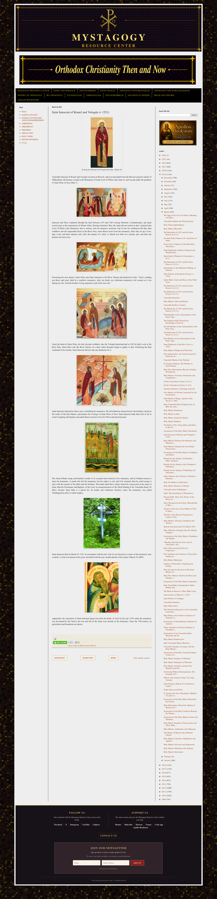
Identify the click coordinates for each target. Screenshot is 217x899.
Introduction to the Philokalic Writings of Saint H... (180, 269)
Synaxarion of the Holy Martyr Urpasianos (180, 581)
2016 (164, 772)
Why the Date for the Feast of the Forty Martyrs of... (179, 570)
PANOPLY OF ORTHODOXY (30, 95)
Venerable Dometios (172, 602)
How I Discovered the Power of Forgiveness (176, 549)
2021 (164, 166)
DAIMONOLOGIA (93, 95)
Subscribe (128, 824)
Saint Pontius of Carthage (174, 598)
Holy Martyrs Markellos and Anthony (178, 748)
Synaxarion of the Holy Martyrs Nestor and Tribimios (181, 718)
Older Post (88, 658)
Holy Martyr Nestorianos (173, 752)
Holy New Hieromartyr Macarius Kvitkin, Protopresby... (180, 370)
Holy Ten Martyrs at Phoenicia (176, 482)
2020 (164, 170)
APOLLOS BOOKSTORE (28, 100)
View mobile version (141, 658)
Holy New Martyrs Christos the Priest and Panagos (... (180, 576)
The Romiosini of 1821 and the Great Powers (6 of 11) (178, 233)
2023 (164, 159)
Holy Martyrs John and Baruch (176, 301)
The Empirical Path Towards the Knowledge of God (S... (176, 321)
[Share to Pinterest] (78, 642)
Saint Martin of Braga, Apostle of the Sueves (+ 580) (178, 399)
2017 (164, 769)
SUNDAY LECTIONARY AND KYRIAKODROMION (33, 119)
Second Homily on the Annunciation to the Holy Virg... (180, 327)
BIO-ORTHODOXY (54, 95)
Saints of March (78, 645)
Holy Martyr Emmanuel (173, 410)
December (168, 177)
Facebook (58, 824)
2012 (164, 788)
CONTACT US (108, 835)
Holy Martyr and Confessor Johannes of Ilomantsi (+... (179, 616)
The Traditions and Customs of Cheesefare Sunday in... (180, 555)
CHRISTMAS (27, 123)
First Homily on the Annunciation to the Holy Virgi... (179, 339)
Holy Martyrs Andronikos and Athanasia (180, 729)
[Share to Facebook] (76, 642)
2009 (164, 799)
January (167, 760)
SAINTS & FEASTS (29, 114)
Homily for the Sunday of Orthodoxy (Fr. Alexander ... (180, 471)
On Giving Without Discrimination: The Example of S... (179, 672)
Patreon (139, 824)
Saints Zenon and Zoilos (173, 689)
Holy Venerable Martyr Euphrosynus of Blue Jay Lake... (179, 405)
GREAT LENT (27, 133)
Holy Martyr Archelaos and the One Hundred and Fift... (178, 667)
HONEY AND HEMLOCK (64, 91)
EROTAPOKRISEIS (87, 91)
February (168, 756)
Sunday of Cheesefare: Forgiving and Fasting (178, 564)
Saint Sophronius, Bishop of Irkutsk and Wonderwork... (179, 251)
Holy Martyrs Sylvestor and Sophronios (179, 744)
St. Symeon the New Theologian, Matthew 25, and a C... (180, 694)
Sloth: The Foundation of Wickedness (178, 493)
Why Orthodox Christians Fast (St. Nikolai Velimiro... (180, 531)
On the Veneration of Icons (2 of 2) (177, 381)
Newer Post (59, 658)
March (167, 212)
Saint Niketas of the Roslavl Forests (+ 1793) (179, 275)
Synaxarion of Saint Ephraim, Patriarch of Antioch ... (180, 622)
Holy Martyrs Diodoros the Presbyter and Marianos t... (180, 441)
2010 (164, 795)
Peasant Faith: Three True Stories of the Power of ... (179, 498)
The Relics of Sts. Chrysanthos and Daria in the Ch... (180, 426)
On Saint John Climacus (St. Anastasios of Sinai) (180, 239)
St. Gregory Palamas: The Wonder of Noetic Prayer (178, 364)
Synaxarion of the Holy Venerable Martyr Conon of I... (180, 653)
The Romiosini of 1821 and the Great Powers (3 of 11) (178, 292)
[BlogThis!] (71, 642)
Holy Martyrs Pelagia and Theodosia (178, 350)
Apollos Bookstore (140, 827)
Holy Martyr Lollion (172, 414)
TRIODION (26, 130)
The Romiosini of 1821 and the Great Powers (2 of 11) (178, 309)
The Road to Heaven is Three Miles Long (180, 591)
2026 (164, 155)
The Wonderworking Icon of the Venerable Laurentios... (180, 610)
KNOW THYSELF (107, 91)
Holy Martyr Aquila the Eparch (176, 417)
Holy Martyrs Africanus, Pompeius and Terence (179, 521)
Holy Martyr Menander (173, 228)
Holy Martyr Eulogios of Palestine (177, 658)
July (166, 196)
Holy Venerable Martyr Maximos (177, 643)
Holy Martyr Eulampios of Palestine (178, 662)
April (166, 208)
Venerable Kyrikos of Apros (175, 305)
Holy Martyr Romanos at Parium (176, 486)
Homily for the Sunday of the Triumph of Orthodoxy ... (180, 465)
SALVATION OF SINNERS (139, 95)
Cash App (159, 824)
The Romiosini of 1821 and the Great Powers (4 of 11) (178, 286)
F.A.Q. (24, 142)
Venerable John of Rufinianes (175, 489)
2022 (164, 163)
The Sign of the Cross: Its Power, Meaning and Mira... (180, 216)
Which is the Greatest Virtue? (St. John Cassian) (179, 678)
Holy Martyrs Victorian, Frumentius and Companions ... (179, 376)
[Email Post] (54, 638)
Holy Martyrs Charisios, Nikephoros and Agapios (180, 739)
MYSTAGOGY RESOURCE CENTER (33, 91)
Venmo (148, 824)
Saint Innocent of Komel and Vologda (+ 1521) (180, 435)
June (166, 200)
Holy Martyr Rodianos (172, 421)
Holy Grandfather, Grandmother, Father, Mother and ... (179, 586)
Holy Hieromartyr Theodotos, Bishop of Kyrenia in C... (179, 706)
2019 (164, 174)
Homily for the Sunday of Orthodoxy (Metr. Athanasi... (178, 459)
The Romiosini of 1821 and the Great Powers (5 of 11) (178, 263)
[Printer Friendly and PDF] (60, 643)
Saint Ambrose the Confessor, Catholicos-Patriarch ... (180, 477)
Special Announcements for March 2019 (179, 526)
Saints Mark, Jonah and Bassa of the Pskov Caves (180, 280)
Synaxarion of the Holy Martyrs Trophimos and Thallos (181, 537)
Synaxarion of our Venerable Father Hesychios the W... (178, 634)
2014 (164, 780)
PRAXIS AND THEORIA (164, 95)
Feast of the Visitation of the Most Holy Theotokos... (179, 245)
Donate (118, 824)
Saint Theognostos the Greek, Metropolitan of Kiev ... (180, 504)
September (168, 189)
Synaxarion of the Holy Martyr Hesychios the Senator (180, 700)
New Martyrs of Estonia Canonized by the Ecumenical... (180, 393)
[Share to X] (74, 642)
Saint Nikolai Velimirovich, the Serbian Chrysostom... (179, 447)
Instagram (74, 824)
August (167, 193)
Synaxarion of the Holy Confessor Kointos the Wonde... (180, 712)
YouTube (86, 824)
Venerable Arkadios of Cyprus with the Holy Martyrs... (179, 647)
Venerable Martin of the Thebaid (176, 360)
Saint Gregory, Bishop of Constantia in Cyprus (179, 684)
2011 (164, 791)
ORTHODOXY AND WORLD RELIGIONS (172, 91)
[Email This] (69, 642)
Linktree (96, 824)
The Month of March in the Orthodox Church (178, 733)
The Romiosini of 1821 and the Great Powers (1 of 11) (178, 333)
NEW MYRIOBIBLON (114, 95)
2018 (164, 765)
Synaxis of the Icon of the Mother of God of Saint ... (180, 509)
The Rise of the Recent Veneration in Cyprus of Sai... (178, 515)
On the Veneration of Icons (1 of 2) (177, 385)
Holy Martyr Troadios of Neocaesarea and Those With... (180, 724)
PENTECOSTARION (30, 139)
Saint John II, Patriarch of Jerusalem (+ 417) (179, 257)
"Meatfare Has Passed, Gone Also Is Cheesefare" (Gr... (178, 543)
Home (113, 658)
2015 (164, 776)
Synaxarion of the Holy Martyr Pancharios (180, 431)
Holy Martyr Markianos (173, 560)
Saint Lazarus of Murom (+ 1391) (177, 594)
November (168, 181)
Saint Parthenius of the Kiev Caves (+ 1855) (178, 345)
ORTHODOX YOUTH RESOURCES (135, 91)
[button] (6, 887)
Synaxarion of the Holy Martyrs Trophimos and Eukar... (181, 453)
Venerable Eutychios (172, 297)
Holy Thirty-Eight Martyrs (174, 225)
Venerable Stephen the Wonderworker (178, 221)
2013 (164, 784)
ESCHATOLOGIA (74, 95)
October (167, 185)
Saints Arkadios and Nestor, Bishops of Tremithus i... (179, 628)
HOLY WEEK (27, 136)
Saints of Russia (90, 645)
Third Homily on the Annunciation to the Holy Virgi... (180, 315)
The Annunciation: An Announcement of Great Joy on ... (180, 355)
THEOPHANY (27, 126)
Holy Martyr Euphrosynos (174, 639)
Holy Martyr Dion (171, 606)
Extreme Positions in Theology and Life (179, 388)
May (166, 204)
